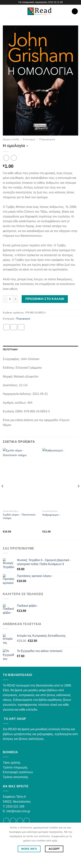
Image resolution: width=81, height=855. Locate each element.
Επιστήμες (29, 139)
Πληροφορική (47, 139)
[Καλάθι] (75, 11)
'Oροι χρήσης (12, 762)
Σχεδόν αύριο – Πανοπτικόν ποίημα (19, 516)
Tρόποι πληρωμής (15, 767)
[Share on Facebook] (13, 327)
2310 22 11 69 (55, 2)
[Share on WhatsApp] (6, 327)
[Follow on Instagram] (13, 821)
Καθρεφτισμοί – (51, 514)
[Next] (78, 494)
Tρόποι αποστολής (15, 777)
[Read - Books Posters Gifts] (39, 11)
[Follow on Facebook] (6, 821)
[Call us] (27, 821)
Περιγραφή (10, 349)
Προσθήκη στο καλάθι (44, 298)
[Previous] (3, 494)
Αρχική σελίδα (11, 139)
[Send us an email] (20, 821)
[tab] (40, 349)
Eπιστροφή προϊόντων (18, 772)
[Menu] (5, 11)
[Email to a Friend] (21, 327)
